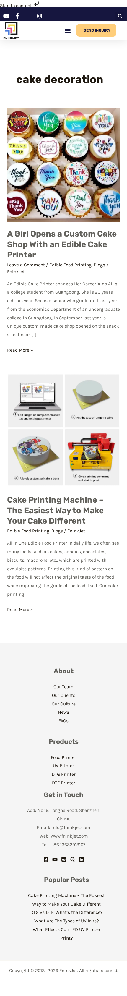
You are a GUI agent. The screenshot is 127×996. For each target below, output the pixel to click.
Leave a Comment (26, 265)
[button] (119, 16)
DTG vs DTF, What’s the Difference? (66, 912)
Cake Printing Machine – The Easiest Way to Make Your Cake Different (55, 510)
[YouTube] (55, 859)
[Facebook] (46, 859)
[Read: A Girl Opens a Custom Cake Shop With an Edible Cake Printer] (63, 164)
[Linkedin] (81, 859)
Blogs (99, 265)
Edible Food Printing (70, 265)
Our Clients (63, 695)
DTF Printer (63, 783)
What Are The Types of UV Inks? (66, 921)
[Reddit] (63, 859)
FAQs (63, 720)
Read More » (20, 349)
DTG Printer (64, 774)
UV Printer (63, 765)
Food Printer (63, 757)
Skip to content (16, 5)
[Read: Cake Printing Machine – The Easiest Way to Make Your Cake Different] (63, 429)
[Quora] (72, 859)
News (63, 712)
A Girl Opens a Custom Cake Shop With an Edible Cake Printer (62, 244)
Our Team (63, 686)
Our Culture (64, 704)
